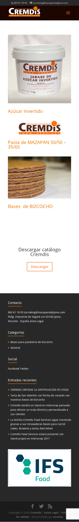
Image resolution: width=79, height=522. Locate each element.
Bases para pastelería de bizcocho (31, 342)
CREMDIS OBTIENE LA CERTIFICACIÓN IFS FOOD (39, 389)
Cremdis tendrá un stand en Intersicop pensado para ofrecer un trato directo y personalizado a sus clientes (40, 410)
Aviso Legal (37, 321)
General (15, 347)
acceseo (58, 517)
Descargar (39, 266)
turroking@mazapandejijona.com (44, 312)
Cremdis (36, 512)
